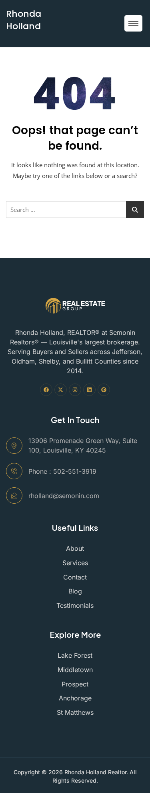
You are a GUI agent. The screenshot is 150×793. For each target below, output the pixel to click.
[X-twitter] (60, 390)
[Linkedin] (89, 390)
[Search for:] (75, 209)
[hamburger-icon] (133, 23)
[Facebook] (46, 390)
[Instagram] (75, 390)
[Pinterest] (104, 390)
